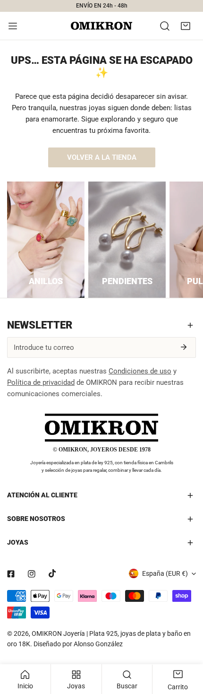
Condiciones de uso (140, 371)
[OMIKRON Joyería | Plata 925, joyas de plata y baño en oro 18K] (101, 26)
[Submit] (183, 347)
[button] (185, 26)
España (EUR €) (165, 573)
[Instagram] (31, 574)
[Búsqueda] (164, 26)
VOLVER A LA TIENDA (101, 157)
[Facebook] (10, 574)
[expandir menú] (12, 26)
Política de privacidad (41, 382)
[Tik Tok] (52, 573)
